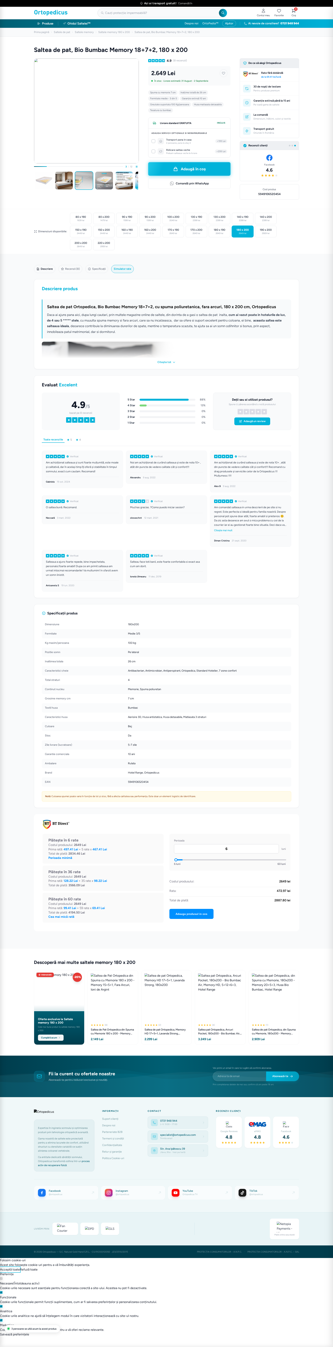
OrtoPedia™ (210, 23)
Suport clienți (110, 1119)
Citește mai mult (223, 530)
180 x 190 (219, 231)
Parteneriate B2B (112, 1132)
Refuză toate (29, 1269)
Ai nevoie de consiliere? (273, 23)
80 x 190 (81, 218)
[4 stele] (258, 411)
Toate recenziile (53, 439)
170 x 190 (173, 231)
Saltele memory (84, 32)
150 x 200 (104, 231)
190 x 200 (266, 231)
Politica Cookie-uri (113, 1158)
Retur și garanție (112, 1151)
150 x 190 (81, 231)
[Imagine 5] (124, 180)
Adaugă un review (255, 421)
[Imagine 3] (84, 180)
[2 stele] (246, 411)
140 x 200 (266, 218)
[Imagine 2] (64, 180)
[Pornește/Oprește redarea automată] (136, 166)
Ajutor (229, 23)
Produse (47, 23)
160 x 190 (127, 231)
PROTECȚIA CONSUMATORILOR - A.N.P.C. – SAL (273, 1251)
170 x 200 (196, 231)
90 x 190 (127, 218)
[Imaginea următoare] (138, 180)
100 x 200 (173, 218)
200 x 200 (81, 244)
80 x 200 (103, 218)
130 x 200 (219, 218)
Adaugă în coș (193, 169)
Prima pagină (41, 32)
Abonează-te (280, 1076)
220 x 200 (104, 244)
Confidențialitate (112, 1145)
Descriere (47, 269)
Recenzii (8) (72, 269)
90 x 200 (150, 218)
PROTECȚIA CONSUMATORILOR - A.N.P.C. (219, 1251)
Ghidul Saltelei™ (78, 23)
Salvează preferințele (14, 1334)
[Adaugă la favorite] (223, 73)
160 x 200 (150, 231)
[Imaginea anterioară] (35, 180)
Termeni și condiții (113, 1138)
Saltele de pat (62, 32)
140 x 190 (242, 218)
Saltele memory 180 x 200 (114, 32)
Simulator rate (122, 269)
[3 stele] (252, 411)
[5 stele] (264, 411)
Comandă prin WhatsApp (192, 183)
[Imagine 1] (44, 180)
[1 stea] (240, 411)
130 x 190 (196, 218)
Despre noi (191, 23)
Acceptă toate (10, 1269)
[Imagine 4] (104, 180)
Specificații (99, 269)
